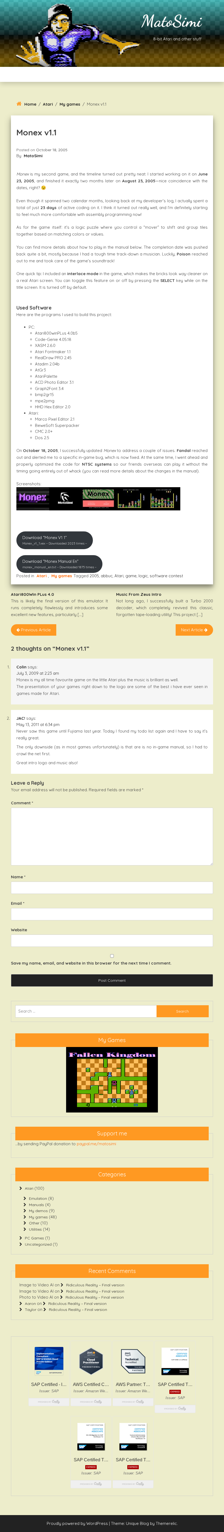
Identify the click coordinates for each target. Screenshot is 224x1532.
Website (19, 929)
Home (30, 104)
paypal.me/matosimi (96, 1143)
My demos (38, 1210)
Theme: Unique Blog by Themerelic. (144, 1523)
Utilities (35, 1229)
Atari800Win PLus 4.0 (32, 594)
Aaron (30, 1303)
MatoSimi (171, 21)
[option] (112, 1079)
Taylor (30, 1309)
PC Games (34, 1238)
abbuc (107, 575)
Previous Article (35, 629)
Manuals (36, 1204)
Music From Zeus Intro (138, 594)
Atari (48, 104)
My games (70, 104)
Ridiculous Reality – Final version (95, 1285)
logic (143, 575)
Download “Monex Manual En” (59, 564)
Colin (21, 667)
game (131, 575)
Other (34, 1223)
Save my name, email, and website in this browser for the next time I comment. (91, 963)
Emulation (38, 1198)
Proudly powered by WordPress (78, 1523)
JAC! (20, 718)
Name (18, 876)
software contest (166, 575)
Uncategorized (38, 1244)
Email (17, 903)
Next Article (192, 629)
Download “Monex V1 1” (54, 540)
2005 (94, 575)
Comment (22, 802)
